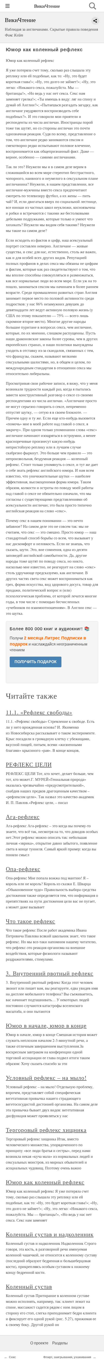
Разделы (60, 1343)
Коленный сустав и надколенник (50, 1234)
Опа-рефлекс (23, 869)
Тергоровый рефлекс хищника (46, 1130)
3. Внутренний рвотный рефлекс (49, 973)
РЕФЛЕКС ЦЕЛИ (29, 764)
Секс (12, 1357)
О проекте (39, 1343)
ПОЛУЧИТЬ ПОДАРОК (36, 662)
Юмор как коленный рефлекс (45, 1182)
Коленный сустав (29, 1286)
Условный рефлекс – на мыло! (46, 1077)
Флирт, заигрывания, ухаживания (67, 1357)
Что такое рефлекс (30, 921)
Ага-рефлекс (23, 816)
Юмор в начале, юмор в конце (46, 1025)
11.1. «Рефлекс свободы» (39, 712)
